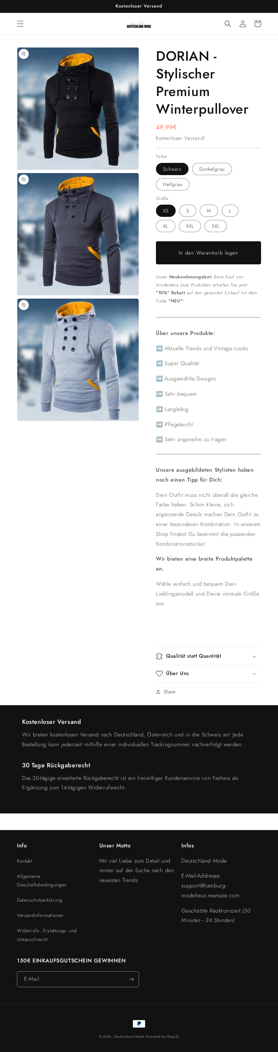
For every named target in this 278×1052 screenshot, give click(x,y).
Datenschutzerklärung (40, 900)
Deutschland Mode (129, 1036)
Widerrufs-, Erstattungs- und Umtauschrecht (47, 934)
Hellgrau (172, 184)
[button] (20, 23)
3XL (216, 226)
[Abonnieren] (131, 979)
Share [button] (170, 691)
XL (165, 226)
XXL (190, 226)
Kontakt (24, 861)
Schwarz (172, 169)
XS (165, 210)
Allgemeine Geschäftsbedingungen (42, 880)
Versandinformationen (40, 915)
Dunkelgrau (212, 169)
